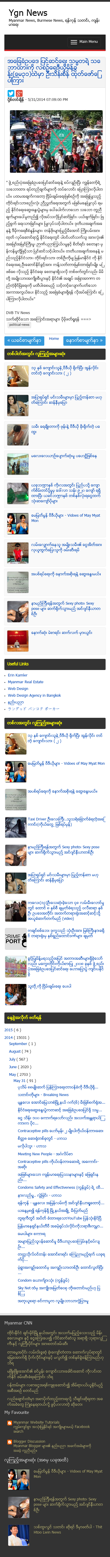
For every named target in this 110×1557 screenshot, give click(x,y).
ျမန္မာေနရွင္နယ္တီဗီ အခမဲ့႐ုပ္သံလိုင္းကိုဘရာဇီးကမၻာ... (60, 1226)
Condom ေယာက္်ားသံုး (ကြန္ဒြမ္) (43, 1280)
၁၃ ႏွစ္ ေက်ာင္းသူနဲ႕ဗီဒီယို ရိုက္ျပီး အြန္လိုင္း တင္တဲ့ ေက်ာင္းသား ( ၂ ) (65, 371)
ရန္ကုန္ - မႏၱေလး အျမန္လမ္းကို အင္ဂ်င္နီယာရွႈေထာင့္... (61, 1203)
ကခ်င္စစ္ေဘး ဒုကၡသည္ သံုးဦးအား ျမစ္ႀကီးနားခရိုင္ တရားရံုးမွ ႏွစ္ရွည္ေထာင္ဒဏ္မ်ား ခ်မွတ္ (66, 933)
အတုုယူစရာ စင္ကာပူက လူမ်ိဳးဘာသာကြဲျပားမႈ (53, 1301)
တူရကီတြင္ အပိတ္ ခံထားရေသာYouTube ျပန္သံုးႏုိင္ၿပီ (59, 1218)
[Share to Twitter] (11, 93)
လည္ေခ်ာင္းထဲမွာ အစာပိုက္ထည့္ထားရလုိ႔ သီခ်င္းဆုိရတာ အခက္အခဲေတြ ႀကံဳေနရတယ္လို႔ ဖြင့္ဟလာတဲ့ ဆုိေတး (55, 1402)
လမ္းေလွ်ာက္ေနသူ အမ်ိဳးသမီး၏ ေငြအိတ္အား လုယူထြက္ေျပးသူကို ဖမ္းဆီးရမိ (66, 547)
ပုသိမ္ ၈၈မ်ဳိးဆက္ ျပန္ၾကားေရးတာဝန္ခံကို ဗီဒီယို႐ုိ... (58, 1087)
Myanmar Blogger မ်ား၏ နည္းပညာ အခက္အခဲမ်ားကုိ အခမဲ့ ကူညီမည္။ (52, 1448)
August (15, 1051)
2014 (9, 1038)
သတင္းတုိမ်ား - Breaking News (43, 1095)
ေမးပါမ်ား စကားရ (31, 1234)
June (13, 1067)
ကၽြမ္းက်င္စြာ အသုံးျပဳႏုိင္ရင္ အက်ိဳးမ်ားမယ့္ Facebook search (51, 1429)
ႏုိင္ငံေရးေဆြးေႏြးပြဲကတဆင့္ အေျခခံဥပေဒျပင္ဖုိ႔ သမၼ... (60, 1110)
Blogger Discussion (29, 1441)
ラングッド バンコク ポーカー (34, 709)
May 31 (20, 1081)
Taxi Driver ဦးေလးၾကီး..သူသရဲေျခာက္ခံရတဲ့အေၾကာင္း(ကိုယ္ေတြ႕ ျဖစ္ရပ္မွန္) (66, 822)
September (18, 1044)
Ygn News (28, 14)
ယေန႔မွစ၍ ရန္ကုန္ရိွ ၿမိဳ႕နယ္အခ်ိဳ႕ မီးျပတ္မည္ (53, 1211)
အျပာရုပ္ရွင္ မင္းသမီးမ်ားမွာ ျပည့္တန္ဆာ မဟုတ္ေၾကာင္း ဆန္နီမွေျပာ (66, 400)
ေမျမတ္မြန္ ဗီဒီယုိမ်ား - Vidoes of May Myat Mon (66, 763)
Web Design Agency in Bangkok (34, 695)
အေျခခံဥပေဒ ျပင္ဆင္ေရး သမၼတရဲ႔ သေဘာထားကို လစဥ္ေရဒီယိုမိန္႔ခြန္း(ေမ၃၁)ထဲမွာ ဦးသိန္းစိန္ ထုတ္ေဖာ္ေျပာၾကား (54, 71)
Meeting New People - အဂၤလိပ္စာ (45, 1154)
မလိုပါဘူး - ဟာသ (32, 1146)
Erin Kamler (18, 675)
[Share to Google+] (19, 93)
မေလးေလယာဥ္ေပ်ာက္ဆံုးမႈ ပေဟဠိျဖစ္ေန (64, 456)
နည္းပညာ (16, 702)
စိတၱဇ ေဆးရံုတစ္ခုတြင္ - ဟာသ (42, 1139)
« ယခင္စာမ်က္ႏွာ (24, 341)
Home (54, 339)
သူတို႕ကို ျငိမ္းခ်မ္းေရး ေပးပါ (49, 986)
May (13, 1075)
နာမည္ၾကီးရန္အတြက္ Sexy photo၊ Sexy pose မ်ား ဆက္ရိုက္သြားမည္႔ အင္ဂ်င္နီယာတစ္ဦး (66, 609)
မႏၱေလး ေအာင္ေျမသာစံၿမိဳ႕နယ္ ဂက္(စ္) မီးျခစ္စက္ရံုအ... (61, 1102)
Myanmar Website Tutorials (36, 1422)
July (12, 1059)
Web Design (18, 689)
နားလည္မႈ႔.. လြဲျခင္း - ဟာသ (40, 1195)
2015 (9, 1030)
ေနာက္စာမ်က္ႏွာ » (84, 341)
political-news (19, 325)
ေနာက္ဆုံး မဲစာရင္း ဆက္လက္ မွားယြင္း (61, 633)
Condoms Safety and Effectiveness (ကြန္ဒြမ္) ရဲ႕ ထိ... (61, 1187)
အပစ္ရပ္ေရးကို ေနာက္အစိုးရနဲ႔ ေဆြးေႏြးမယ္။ (66, 574)
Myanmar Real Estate (25, 682)
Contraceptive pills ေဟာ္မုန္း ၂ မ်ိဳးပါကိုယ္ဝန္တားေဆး (61, 1131)
